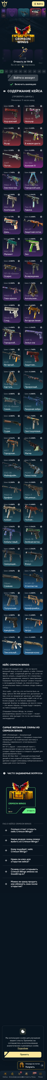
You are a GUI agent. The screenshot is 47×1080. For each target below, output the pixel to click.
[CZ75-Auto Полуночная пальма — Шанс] (19, 593)
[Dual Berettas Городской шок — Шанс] (41, 172)
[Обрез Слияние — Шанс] (19, 571)
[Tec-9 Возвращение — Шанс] (41, 261)
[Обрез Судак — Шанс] (19, 416)
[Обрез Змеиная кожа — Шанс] (41, 637)
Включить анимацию (25, 84)
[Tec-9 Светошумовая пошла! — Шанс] (41, 416)
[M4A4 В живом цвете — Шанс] (41, 128)
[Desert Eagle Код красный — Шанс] (19, 106)
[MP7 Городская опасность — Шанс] (19, 438)
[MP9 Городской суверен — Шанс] (19, 327)
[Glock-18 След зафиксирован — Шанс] (19, 305)
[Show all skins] (3, 10)
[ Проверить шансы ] (22, 96)
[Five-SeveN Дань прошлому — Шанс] (19, 217)
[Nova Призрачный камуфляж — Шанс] (41, 372)
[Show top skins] (3, 15)
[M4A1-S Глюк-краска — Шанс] (19, 283)
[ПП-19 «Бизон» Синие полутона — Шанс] (19, 394)
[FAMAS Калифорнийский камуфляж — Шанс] (41, 593)
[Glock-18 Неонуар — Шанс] (41, 106)
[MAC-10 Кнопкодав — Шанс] (19, 195)
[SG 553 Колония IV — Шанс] (41, 150)
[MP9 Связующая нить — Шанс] (19, 549)
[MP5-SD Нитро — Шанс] (41, 615)
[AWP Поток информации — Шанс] (19, 150)
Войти (40, 4)
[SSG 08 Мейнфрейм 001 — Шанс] (19, 460)
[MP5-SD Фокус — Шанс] (41, 549)
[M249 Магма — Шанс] (41, 438)
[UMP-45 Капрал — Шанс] (19, 504)
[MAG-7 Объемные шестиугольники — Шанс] (41, 482)
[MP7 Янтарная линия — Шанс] (41, 305)
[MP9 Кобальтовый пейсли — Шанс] (19, 527)
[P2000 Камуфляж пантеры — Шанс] (19, 615)
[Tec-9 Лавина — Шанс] (41, 195)
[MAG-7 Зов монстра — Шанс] (19, 172)
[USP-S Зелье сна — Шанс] (41, 327)
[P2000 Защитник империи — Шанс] (41, 349)
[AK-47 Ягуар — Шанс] (19, 128)
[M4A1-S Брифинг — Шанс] (19, 482)
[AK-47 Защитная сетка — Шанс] (41, 217)
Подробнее (23, 1048)
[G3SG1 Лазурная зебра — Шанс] (41, 394)
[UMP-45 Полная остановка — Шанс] (41, 504)
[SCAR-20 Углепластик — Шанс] (41, 571)
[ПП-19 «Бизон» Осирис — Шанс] (19, 261)
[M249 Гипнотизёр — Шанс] (41, 460)
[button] (21, 796)
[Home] (4, 4)
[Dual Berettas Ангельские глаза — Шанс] (41, 283)
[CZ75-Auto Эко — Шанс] (41, 239)
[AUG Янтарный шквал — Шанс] (19, 349)
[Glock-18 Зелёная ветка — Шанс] (41, 527)
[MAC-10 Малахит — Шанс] (19, 239)
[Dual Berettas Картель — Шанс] (19, 372)
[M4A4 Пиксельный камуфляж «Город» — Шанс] (19, 637)
